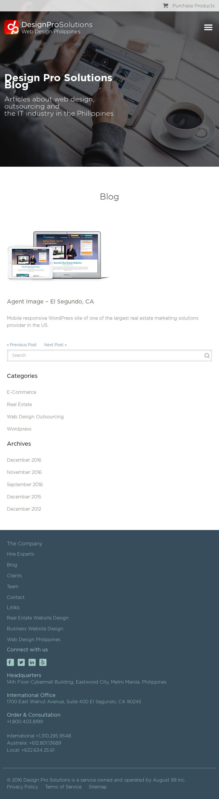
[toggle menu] (207, 28)
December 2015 (24, 497)
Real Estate (19, 404)
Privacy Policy (22, 787)
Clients (14, 576)
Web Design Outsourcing (35, 417)
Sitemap (98, 787)
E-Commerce (21, 392)
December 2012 (24, 509)
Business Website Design (35, 629)
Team (13, 586)
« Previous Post (22, 345)
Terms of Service (63, 787)
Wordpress (19, 429)
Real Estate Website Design (38, 618)
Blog (12, 565)
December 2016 (24, 460)
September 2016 (25, 484)
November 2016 (24, 472)
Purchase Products (193, 6)
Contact (16, 597)
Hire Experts (20, 554)
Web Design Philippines (33, 639)
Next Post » (55, 345)
